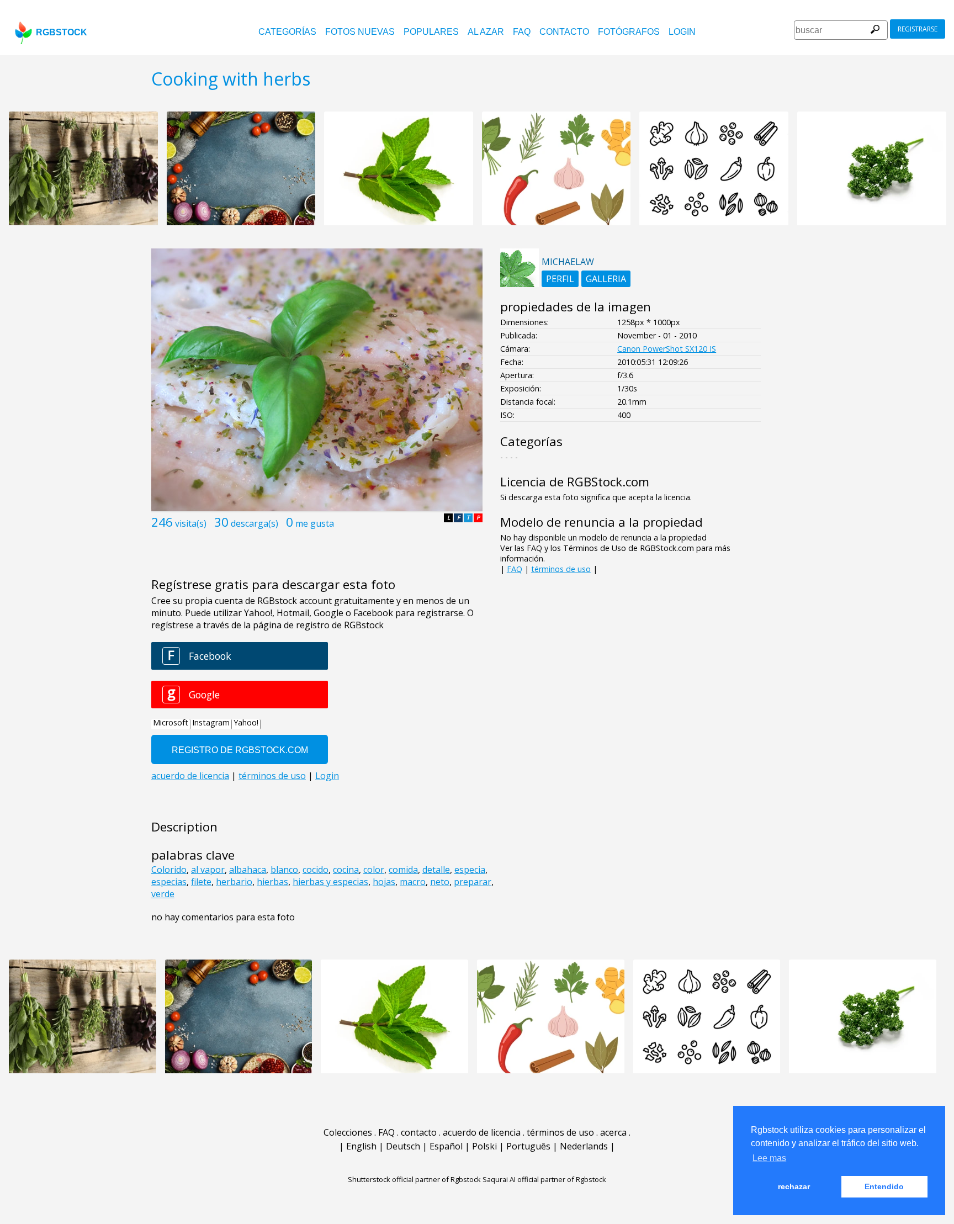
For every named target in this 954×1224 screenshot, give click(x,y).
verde (162, 894)
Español (446, 1146)
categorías (287, 31)
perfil (560, 279)
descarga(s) (254, 523)
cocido (315, 869)
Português (528, 1146)
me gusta (314, 523)
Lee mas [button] (769, 1158)
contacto (564, 31)
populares (431, 31)
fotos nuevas (360, 31)
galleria (606, 279)
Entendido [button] (884, 1186)
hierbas (272, 882)
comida (403, 869)
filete (201, 882)
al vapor (208, 869)
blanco (284, 869)
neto (439, 882)
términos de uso (561, 569)
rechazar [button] (794, 1186)
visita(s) (190, 523)
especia (469, 869)
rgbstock (61, 32)
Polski (484, 1146)
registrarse (917, 29)
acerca (613, 1132)
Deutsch (403, 1146)
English (361, 1146)
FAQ (522, 31)
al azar (486, 31)
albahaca (247, 869)
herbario (234, 882)
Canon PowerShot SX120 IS (666, 348)
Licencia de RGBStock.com (574, 481)
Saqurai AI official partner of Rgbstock (544, 1179)
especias (169, 882)
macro (413, 882)
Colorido (169, 869)
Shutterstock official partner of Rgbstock (414, 1179)
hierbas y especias (330, 882)
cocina (346, 869)
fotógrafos (629, 31)
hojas (384, 882)
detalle (436, 869)
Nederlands (584, 1146)
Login (682, 31)
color (373, 869)
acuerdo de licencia (482, 1132)
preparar (472, 882)
